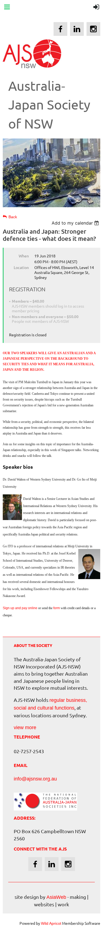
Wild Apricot (51, 923)
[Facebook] (60, 29)
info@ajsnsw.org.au (35, 779)
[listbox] (76, 223)
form (56, 608)
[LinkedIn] (77, 29)
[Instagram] (93, 29)
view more (25, 727)
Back (13, 217)
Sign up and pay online (20, 608)
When (24, 255)
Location (21, 267)
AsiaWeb (56, 897)
